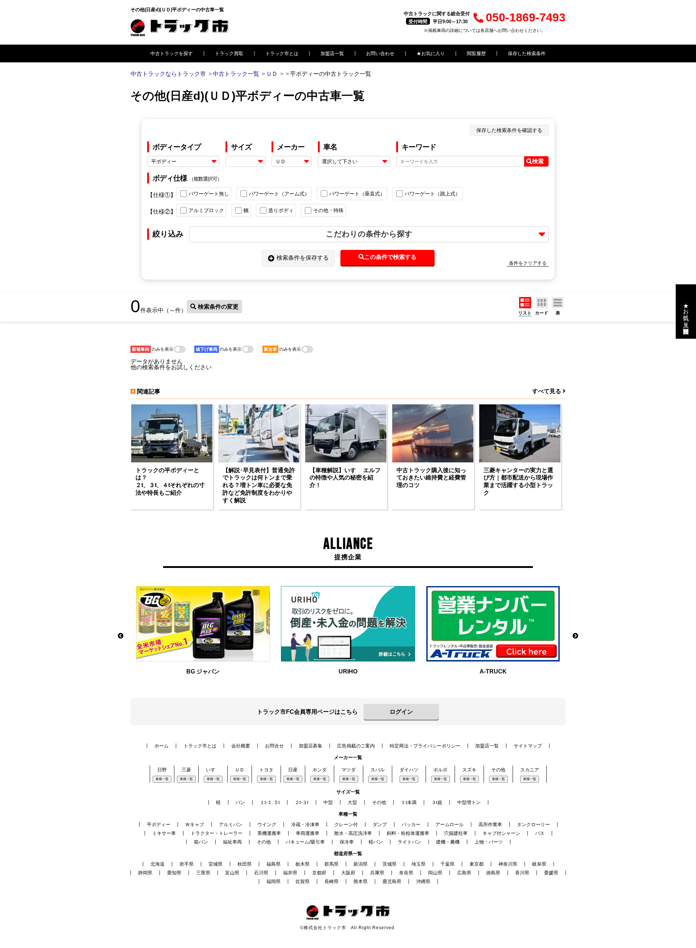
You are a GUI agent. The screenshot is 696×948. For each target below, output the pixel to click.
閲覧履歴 (476, 53)
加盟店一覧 (332, 53)
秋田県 (244, 864)
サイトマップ (528, 746)
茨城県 (389, 864)
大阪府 (348, 872)
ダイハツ (408, 769)
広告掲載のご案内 (356, 746)
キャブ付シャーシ (501, 833)
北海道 (157, 864)
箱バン (201, 842)
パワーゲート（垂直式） (357, 194)
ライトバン (409, 842)
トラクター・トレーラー (217, 833)
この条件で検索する (390, 257)
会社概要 (240, 746)
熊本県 (360, 881)
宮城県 (215, 864)
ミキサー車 (164, 833)
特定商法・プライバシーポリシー (425, 746)
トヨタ (266, 769)
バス (539, 833)
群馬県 (331, 864)
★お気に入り (431, 53)
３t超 (436, 802)
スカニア (529, 769)
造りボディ (281, 210)
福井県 (290, 872)
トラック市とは (281, 53)
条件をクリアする (528, 263)
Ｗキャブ (194, 824)
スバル (377, 769)
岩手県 (186, 864)
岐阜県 (539, 864)
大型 (352, 802)
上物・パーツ (489, 842)
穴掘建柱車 (456, 833)
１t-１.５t (270, 802)
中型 (328, 802)
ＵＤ (239, 769)
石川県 (261, 872)
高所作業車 (490, 824)
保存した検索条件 (527, 53)
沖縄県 (423, 881)
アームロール (449, 824)
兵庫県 (377, 872)
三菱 (186, 769)
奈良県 (406, 872)
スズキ (469, 769)
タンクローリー (533, 824)
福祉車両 (232, 842)
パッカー (411, 824)
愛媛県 (551, 872)
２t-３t (301, 802)
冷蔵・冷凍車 (305, 824)
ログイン (401, 712)
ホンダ (319, 769)
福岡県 (273, 881)
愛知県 (174, 872)
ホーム (161, 746)
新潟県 (360, 864)
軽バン (376, 842)
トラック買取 (229, 53)
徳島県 (493, 872)
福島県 (273, 864)
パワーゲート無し (208, 194)
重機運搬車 (269, 833)
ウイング (266, 824)
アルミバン (231, 824)
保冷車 (347, 842)
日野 (162, 769)
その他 (498, 769)
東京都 (476, 864)
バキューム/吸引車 (305, 842)
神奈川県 (507, 864)
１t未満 (409, 802)
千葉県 (447, 864)
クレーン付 (346, 824)
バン (240, 802)
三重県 (203, 872)
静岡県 (145, 872)
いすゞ (213, 769)
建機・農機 (448, 842)
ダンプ (380, 824)
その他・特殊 (328, 210)
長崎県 (331, 881)
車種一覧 (162, 779)
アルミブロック (206, 210)
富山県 (232, 872)
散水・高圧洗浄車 (353, 833)
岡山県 (435, 872)
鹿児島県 (391, 881)
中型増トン (469, 802)
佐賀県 (302, 881)
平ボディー (158, 824)
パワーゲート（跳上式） (432, 194)
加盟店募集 (310, 746)
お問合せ (274, 746)
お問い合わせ (380, 53)
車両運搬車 (307, 833)
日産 (293, 769)
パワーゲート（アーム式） (279, 194)
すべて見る (547, 391)
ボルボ (440, 769)
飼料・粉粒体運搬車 (408, 833)
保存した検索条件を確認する (509, 130)
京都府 (319, 872)
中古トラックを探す (171, 53)
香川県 (522, 872)
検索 (538, 161)
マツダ (348, 769)
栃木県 (302, 864)
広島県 (464, 872)
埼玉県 (418, 864)
